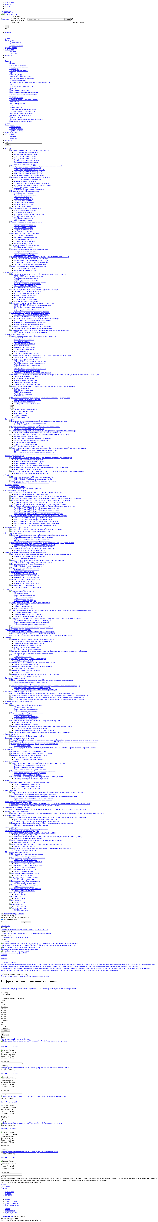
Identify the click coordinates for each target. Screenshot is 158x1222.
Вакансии (13, 53)
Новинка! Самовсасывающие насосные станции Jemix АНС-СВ (24, 930)
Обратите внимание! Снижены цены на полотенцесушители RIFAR (26, 933)
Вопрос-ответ (10, 1211)
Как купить (9, 40)
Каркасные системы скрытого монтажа (23, 100)
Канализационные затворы (19, 90)
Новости (12, 52)
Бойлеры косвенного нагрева (20, 76)
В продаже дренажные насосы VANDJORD (17, 937)
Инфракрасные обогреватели (20, 115)
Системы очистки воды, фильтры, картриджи (26, 119)
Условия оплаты (15, 42)
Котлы (11, 105)
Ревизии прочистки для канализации (23, 94)
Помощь (4, 1188)
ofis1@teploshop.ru (11, 14)
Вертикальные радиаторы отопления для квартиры (19, 949)
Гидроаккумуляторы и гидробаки (21, 78)
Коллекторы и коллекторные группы (23, 109)
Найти (8, 145)
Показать (5, 1035)
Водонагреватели (15, 107)
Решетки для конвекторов (18, 71)
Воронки (12, 96)
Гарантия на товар (16, 46)
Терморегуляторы (15, 117)
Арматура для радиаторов (18, 67)
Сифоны (12, 88)
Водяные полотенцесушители (38, 976)
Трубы (11, 73)
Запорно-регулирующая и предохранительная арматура (29, 82)
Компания (4, 1184)
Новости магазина (10, 920)
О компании (9, 50)
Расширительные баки (17, 80)
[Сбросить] (2, 1033)
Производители (11, 48)
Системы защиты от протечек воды (22, 111)
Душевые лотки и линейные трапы (22, 86)
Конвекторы (13, 69)
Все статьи (5, 941)
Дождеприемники (16, 98)
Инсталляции (14, 102)
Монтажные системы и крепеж (20, 121)
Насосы (12, 63)
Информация (5, 1186)
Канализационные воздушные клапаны (23, 92)
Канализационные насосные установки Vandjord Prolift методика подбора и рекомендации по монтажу (38, 945)
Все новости (5, 926)
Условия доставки (16, 44)
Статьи (7, 1209)
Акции (7, 38)
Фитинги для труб (16, 74)
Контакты (8, 55)
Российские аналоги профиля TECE (14, 953)
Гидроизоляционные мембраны (21, 113)
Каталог (8, 32)
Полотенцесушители (17, 103)
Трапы (11, 84)
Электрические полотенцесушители (14, 976)
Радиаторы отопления (17, 65)
